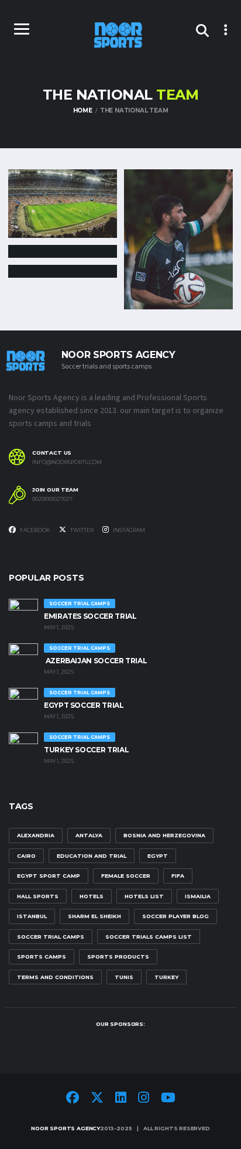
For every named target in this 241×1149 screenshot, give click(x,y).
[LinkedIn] (120, 1099)
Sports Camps (41, 956)
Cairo (26, 856)
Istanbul (32, 916)
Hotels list (144, 896)
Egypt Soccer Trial (84, 705)
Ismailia (198, 896)
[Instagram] (143, 1099)
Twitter (81, 530)
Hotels (92, 896)
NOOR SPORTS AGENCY (65, 1128)
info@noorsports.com (67, 462)
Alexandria (35, 835)
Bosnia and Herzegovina (164, 835)
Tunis (124, 977)
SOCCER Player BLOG (175, 916)
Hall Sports (37, 896)
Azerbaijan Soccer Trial (95, 660)
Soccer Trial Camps (50, 936)
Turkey (166, 977)
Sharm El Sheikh (94, 916)
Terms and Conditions (55, 977)
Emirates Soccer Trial (90, 616)
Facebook (34, 530)
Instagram (128, 530)
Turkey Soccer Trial (86, 749)
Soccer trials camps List (148, 936)
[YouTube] (168, 1099)
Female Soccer (125, 875)
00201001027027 (52, 499)
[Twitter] (97, 1099)
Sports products (118, 956)
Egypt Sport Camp (48, 875)
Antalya (88, 835)
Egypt (157, 856)
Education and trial (91, 856)
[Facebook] (72, 1099)
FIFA (177, 875)
